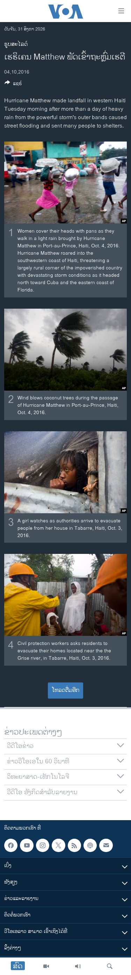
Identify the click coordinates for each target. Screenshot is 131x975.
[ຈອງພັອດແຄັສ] (105, 845)
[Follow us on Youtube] (26, 845)
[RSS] (74, 845)
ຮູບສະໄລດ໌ (16, 44)
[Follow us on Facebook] (10, 845)
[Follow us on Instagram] (42, 845)
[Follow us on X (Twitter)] (58, 845)
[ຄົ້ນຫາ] (109, 966)
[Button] (13, 84)
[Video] (46, 966)
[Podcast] (90, 845)
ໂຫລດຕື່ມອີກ (65, 690)
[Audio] (77, 966)
